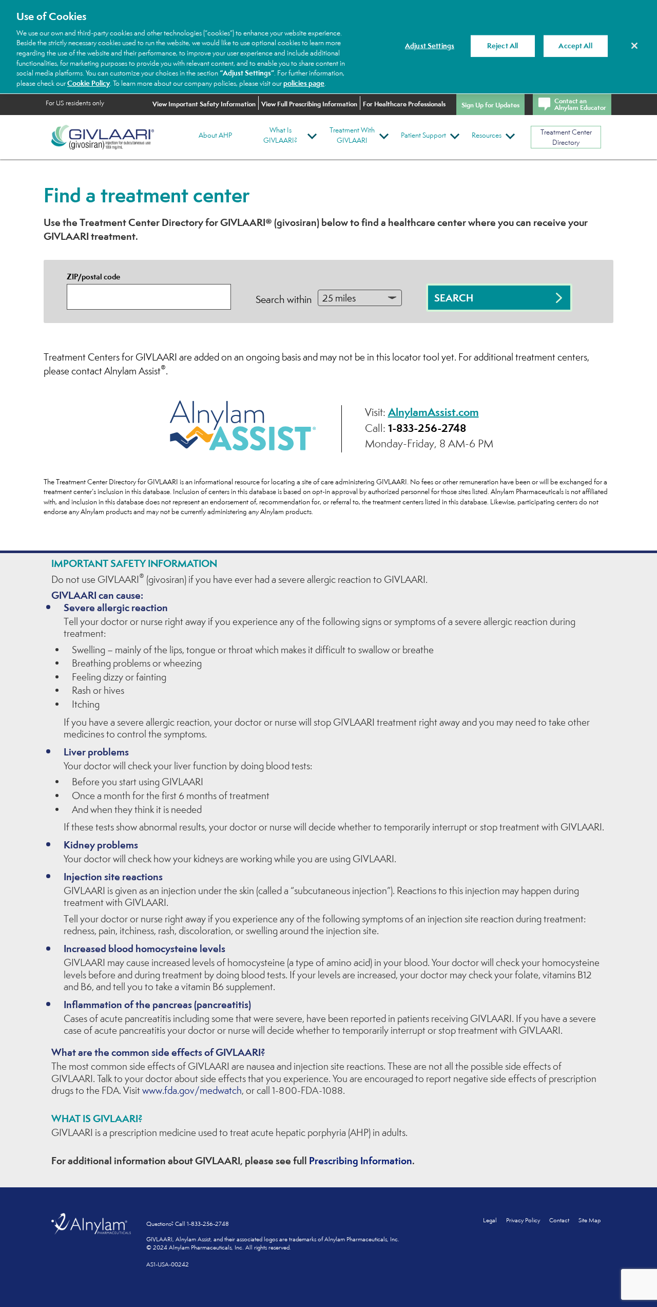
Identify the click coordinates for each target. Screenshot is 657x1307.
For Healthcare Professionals (404, 104)
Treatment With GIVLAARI (352, 135)
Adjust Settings (429, 45)
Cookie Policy (88, 83)
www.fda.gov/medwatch (192, 1090)
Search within (284, 299)
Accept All (575, 45)
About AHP (215, 135)
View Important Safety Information (204, 104)
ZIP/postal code (93, 276)
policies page (303, 83)
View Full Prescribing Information (309, 104)
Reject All (502, 45)
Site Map (589, 1220)
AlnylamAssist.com (433, 412)
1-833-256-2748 (427, 427)
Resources (486, 135)
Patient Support (423, 135)
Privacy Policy (524, 1220)
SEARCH (453, 298)
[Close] (634, 45)
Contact (559, 1220)
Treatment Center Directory (566, 137)
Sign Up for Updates (490, 105)
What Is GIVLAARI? (280, 135)
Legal (490, 1220)
